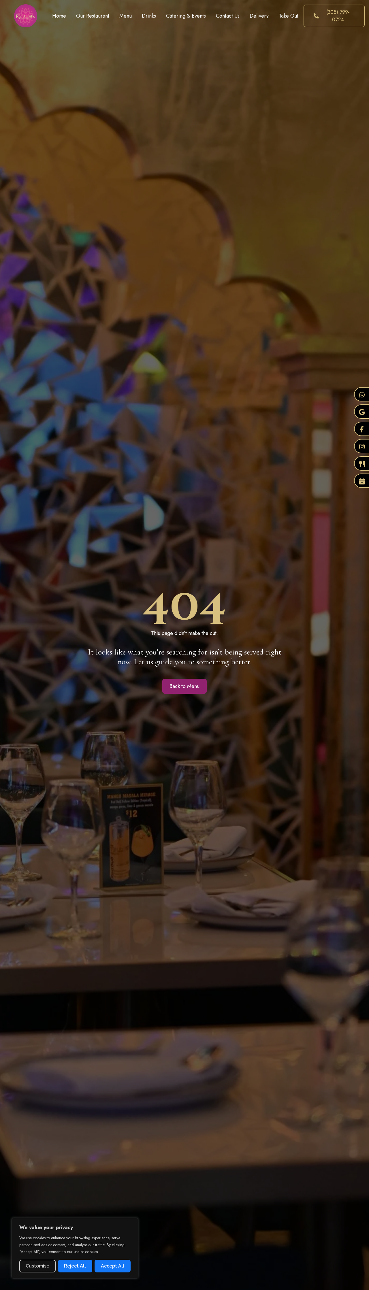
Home (59, 16)
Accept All (112, 1266)
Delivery (259, 16)
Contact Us (228, 16)
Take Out (288, 16)
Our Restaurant (92, 16)
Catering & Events (186, 16)
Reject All (75, 1266)
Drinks (149, 16)
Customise (37, 1266)
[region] (75, 1248)
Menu (125, 16)
